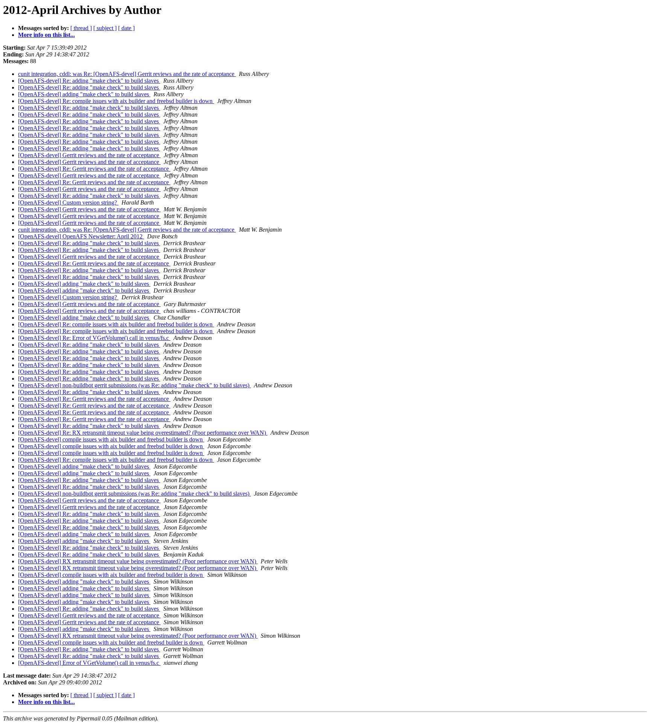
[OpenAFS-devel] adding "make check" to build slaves (84, 94)
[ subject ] (105, 28)
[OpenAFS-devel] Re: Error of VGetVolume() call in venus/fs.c (94, 338)
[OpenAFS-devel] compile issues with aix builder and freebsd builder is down (111, 439)
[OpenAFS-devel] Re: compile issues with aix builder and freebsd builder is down (116, 101)
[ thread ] (81, 28)
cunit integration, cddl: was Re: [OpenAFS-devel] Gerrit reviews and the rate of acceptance (127, 74)
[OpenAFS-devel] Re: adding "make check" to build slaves (89, 80)
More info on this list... (46, 35)
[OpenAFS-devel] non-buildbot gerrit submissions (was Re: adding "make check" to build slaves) (134, 385)
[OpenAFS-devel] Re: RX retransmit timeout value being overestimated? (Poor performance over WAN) (142, 432)
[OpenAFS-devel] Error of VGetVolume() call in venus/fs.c (89, 663)
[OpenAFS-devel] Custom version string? (68, 202)
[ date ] (126, 28)
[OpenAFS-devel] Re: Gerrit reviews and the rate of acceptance (94, 168)
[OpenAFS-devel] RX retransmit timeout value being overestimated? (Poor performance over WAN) (138, 561)
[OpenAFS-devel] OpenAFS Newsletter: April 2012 (81, 236)
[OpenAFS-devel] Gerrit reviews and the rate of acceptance (89, 155)
